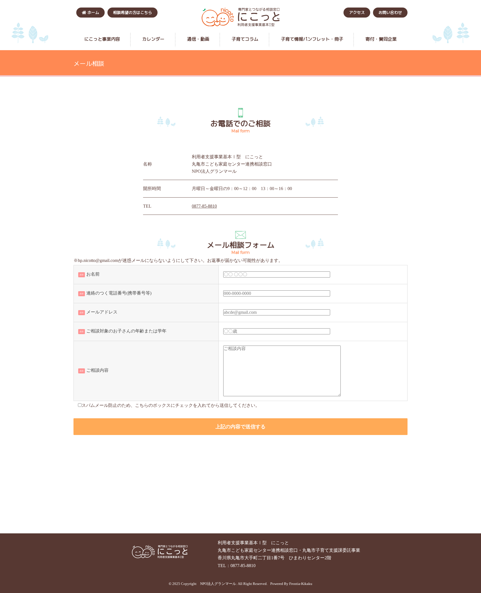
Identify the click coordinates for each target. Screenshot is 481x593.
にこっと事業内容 (102, 39)
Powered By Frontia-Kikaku (291, 584)
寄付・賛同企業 (381, 39)
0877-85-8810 (204, 206)
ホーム (92, 12)
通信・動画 (198, 39)
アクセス (357, 12)
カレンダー (153, 39)
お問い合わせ (390, 12)
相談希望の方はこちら (132, 12)
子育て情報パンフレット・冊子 (312, 39)
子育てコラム (245, 39)
